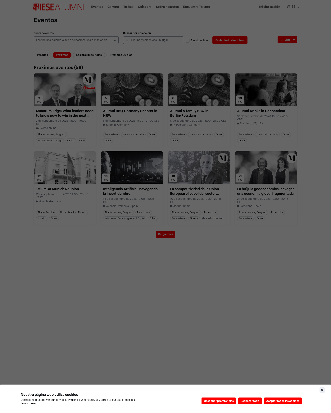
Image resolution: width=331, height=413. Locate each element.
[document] (165, 398)
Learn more (28, 403)
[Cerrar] (322, 390)
